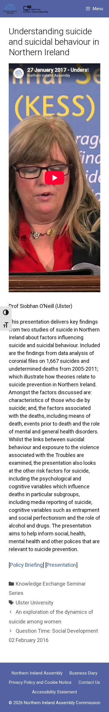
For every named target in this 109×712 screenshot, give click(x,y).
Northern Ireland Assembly (37, 673)
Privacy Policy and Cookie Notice (40, 682)
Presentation (61, 565)
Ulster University (34, 603)
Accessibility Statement (54, 692)
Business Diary (83, 673)
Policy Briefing (26, 565)
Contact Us (89, 682)
